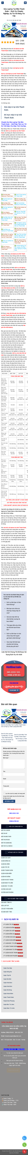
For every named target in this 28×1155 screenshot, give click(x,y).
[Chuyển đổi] (5, 602)
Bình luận (6, 758)
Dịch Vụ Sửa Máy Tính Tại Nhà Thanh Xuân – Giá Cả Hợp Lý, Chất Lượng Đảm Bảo (14, 725)
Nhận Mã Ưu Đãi (13, 1070)
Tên (4, 771)
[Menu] (2, 2)
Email (4, 778)
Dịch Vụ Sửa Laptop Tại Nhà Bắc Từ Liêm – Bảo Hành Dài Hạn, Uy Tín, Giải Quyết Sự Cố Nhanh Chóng (7, 737)
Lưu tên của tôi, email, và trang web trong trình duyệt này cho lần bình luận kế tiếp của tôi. (14, 796)
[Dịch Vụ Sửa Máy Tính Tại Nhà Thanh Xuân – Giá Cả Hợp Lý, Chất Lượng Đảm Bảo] (14, 716)
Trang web (6, 786)
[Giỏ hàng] (25, 2)
